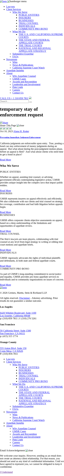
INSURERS (25, 17)
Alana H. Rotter (21, 131)
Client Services (13, 9)
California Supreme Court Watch (28, 67)
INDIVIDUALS (27, 26)
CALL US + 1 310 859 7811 (14, 98)
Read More (5, 159)
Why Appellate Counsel (24, 76)
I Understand (6, 472)
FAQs (15, 56)
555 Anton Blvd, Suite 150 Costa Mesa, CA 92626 (13, 349)
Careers (16, 90)
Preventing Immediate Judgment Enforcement (20, 137)
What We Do (18, 31)
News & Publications (22, 65)
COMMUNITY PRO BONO (33, 28)
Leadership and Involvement (26, 84)
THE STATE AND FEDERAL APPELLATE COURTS (34, 41)
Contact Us (17, 92)
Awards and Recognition (24, 81)
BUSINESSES (26, 20)
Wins (14, 62)
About (9, 73)
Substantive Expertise (23, 53)
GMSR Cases (19, 79)
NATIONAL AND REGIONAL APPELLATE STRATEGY (35, 49)
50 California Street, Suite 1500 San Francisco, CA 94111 (15, 332)
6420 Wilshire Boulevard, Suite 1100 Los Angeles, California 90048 (18, 314)
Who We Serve (19, 12)
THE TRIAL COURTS (30, 45)
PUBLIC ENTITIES (29, 15)
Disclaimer (24, 298)
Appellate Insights (15, 70)
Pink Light (17, 87)
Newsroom (11, 59)
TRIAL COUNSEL (28, 23)
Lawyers (10, 6)
